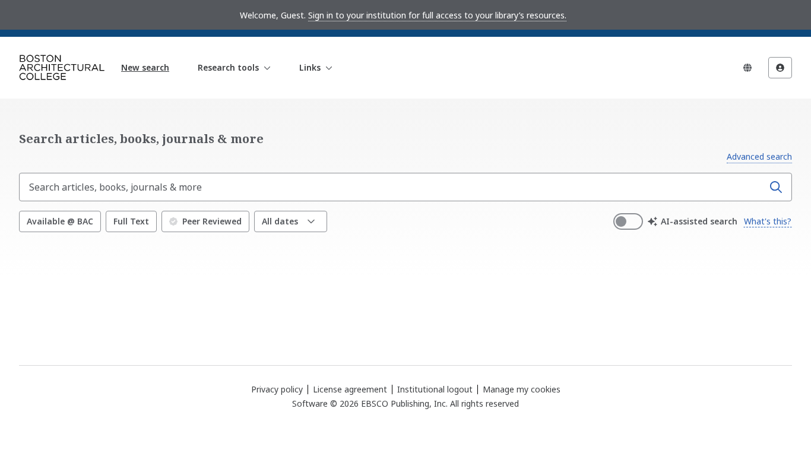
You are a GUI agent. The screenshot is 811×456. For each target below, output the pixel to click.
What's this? (767, 221)
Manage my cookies (521, 389)
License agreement (350, 389)
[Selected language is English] (747, 67)
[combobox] (392, 187)
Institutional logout (435, 389)
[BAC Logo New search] (61, 67)
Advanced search (759, 156)
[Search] (776, 187)
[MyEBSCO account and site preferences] (780, 67)
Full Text (131, 221)
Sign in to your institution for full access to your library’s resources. (437, 15)
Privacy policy (277, 389)
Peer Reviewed (212, 221)
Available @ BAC (60, 221)
